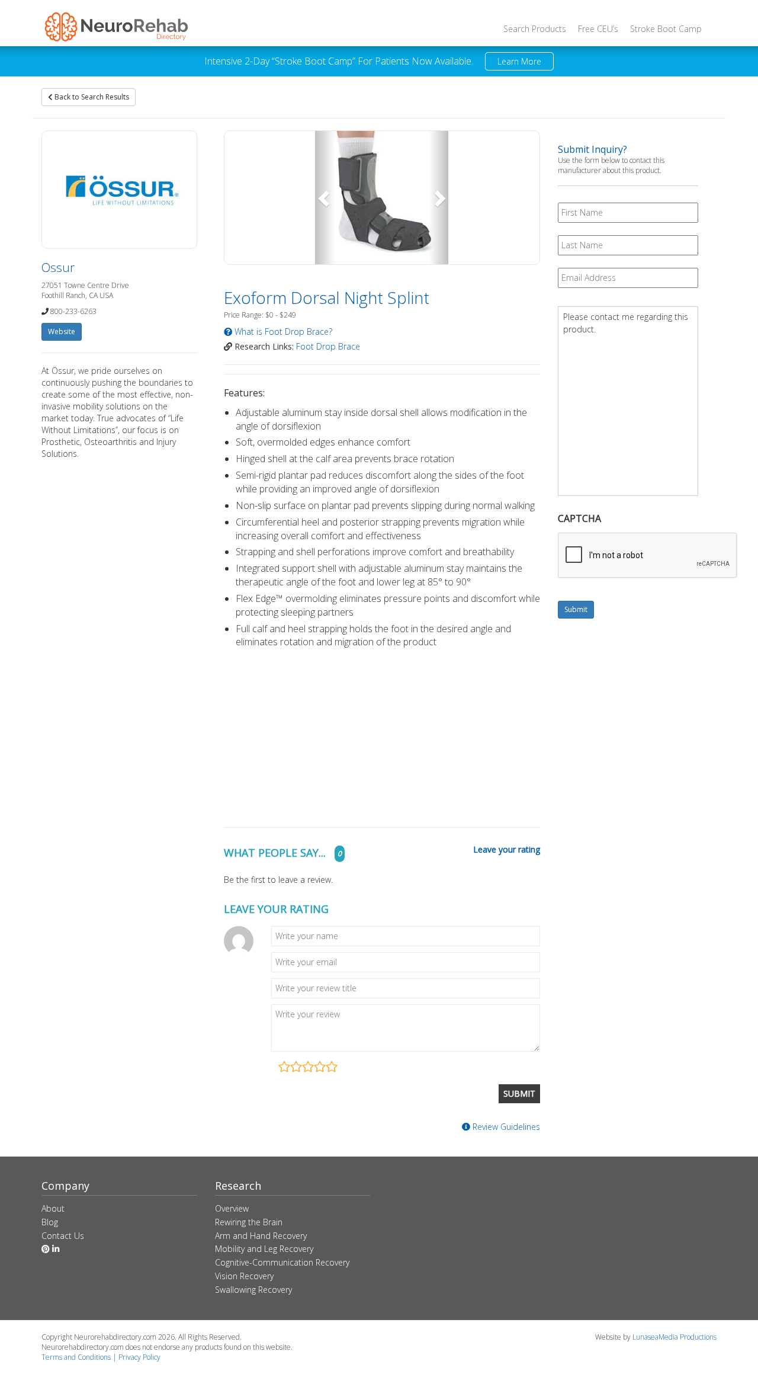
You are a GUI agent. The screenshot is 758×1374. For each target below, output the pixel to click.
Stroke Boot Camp (666, 28)
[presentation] (648, 556)
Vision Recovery (244, 1276)
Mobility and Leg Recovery (264, 1248)
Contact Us (62, 1235)
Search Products (534, 28)
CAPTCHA (579, 519)
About (53, 1208)
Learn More (519, 61)
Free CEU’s (598, 28)
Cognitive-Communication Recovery (282, 1262)
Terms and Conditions (76, 1357)
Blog (49, 1222)
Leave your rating (506, 849)
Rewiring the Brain (248, 1222)
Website (61, 331)
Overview (232, 1208)
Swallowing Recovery (253, 1289)
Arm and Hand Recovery (261, 1235)
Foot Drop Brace (328, 346)
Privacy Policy (139, 1357)
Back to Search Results (91, 97)
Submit (575, 609)
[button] (325, 197)
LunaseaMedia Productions (674, 1337)
